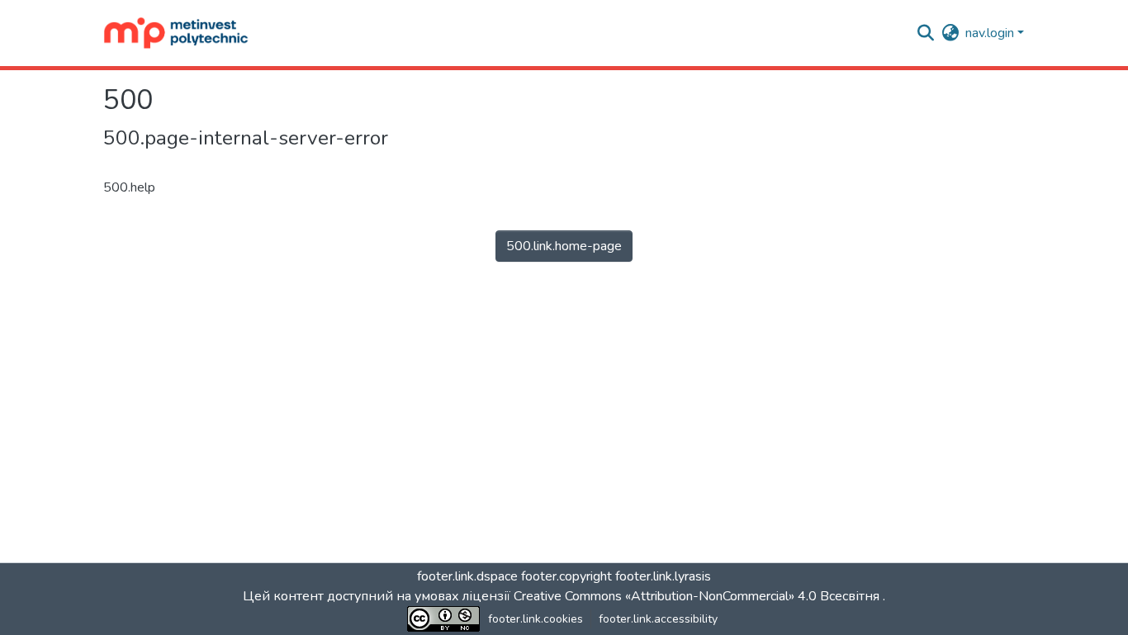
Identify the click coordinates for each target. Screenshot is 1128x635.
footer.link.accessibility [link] (658, 619)
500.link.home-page (564, 246)
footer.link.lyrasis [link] (663, 576)
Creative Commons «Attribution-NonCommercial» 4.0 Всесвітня (698, 596)
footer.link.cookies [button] (535, 619)
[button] (176, 33)
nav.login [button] (991, 33)
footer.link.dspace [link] (467, 576)
